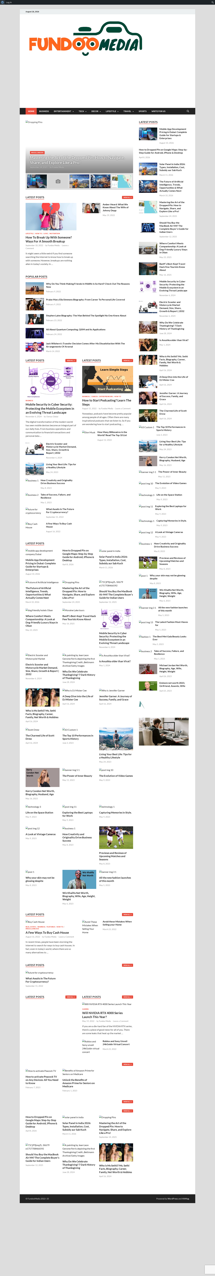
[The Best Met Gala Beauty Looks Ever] (144, 636)
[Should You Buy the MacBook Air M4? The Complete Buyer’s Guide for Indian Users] (116, 583)
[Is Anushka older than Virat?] (114, 655)
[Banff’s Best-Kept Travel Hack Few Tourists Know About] (73, 609)
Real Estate (31, 927)
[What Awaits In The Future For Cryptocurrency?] (35, 509)
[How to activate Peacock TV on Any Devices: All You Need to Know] (41, 1070)
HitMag (185, 1198)
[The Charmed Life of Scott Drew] (32, 729)
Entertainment (62, 111)
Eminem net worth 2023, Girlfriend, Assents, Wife (172, 684)
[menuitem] (2, 2)
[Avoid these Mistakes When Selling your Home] (91, 921)
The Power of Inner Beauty (77, 775)
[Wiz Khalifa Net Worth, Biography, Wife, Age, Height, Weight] (79, 879)
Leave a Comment (123, 408)
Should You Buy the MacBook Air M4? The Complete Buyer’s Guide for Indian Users (116, 594)
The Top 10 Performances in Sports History (77, 737)
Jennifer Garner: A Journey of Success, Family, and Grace (115, 698)
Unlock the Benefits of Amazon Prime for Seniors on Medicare (78, 1083)
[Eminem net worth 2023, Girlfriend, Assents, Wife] (148, 683)
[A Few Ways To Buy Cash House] (35, 523)
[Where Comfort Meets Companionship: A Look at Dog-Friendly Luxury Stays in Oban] (39, 609)
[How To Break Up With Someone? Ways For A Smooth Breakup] (51, 204)
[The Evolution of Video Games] (106, 769)
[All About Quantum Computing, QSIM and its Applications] (35, 329)
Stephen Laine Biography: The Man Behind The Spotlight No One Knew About (86, 315)
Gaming (85, 1009)
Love (46, 234)
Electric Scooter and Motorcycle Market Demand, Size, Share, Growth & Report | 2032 (61, 448)
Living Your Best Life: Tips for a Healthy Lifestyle (61, 466)
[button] (128, 146)
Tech (81, 111)
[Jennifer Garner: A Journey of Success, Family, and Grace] (112, 690)
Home (31, 111)
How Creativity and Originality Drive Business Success (57, 482)
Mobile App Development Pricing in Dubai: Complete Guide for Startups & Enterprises (41, 564)
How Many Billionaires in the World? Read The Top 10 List (112, 433)
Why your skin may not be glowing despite (40, 879)
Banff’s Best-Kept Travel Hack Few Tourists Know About (79, 618)
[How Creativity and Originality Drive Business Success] (32, 480)
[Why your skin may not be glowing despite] (30, 871)
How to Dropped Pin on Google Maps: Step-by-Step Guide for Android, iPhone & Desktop (78, 555)
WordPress (173, 1198)
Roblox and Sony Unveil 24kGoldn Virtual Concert (116, 1043)
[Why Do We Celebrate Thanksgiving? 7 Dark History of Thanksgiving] (79, 660)
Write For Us (158, 111)
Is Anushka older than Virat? (115, 661)
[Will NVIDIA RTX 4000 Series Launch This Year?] (106, 1005)
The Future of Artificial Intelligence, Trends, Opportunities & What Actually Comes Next (38, 593)
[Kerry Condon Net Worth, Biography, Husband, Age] (43, 777)
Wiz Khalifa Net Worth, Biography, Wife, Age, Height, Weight (78, 896)
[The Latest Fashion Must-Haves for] (146, 622)
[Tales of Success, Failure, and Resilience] (32, 494)
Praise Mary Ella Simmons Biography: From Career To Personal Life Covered (85, 299)
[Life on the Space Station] (33, 806)
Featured (51, 927)
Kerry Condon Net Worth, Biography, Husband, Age (40, 792)
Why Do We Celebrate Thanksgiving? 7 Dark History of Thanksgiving (78, 675)
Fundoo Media (55, 167)
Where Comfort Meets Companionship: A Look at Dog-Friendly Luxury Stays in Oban (42, 621)
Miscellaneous (32, 929)
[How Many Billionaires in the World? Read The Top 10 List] (88, 432)
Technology (41, 152)
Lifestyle (111, 111)
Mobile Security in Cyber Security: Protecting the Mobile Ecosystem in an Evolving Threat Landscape (50, 408)
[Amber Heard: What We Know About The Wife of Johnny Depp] (91, 204)
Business (44, 111)
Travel (127, 111)
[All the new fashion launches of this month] (107, 871)
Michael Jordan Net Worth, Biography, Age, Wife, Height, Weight (173, 668)
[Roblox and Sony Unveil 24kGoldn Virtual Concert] (91, 1041)
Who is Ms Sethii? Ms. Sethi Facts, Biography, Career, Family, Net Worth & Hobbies (42, 714)
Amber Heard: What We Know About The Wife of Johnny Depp (116, 207)
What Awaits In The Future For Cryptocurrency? (60, 510)
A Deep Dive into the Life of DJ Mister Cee (77, 698)
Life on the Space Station (39, 812)
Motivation (55, 234)
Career (94, 396)
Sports (143, 111)
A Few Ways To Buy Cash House (47, 932)
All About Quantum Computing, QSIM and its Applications (75, 329)
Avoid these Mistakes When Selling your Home (117, 923)
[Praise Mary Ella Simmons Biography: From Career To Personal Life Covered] (35, 299)
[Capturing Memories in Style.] (107, 806)
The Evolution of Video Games (116, 775)
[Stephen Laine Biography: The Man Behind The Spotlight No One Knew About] (35, 315)
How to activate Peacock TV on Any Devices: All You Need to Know (42, 1080)
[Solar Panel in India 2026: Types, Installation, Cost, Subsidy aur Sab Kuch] (109, 550)
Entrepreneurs (106, 396)
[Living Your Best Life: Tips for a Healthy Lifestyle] (35, 464)
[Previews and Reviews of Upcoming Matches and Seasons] (116, 837)
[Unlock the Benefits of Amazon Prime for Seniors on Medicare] (79, 1072)
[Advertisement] (107, 85)
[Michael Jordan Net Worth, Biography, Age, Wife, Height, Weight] (148, 665)
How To (38, 234)
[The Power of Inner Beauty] (71, 769)
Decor (94, 111)
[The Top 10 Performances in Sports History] (70, 729)
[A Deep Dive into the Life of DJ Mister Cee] (74, 690)
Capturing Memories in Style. (115, 812)
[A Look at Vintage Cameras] (33, 828)
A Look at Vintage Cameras (41, 834)
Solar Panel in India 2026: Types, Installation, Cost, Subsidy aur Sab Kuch (113, 560)
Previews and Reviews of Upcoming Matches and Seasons (113, 856)
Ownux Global (52, 416)
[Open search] (188, 111)
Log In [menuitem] (9, 2)
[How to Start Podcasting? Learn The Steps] (107, 380)
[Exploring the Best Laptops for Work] (69, 806)
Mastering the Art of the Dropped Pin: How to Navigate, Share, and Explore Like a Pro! (78, 593)
